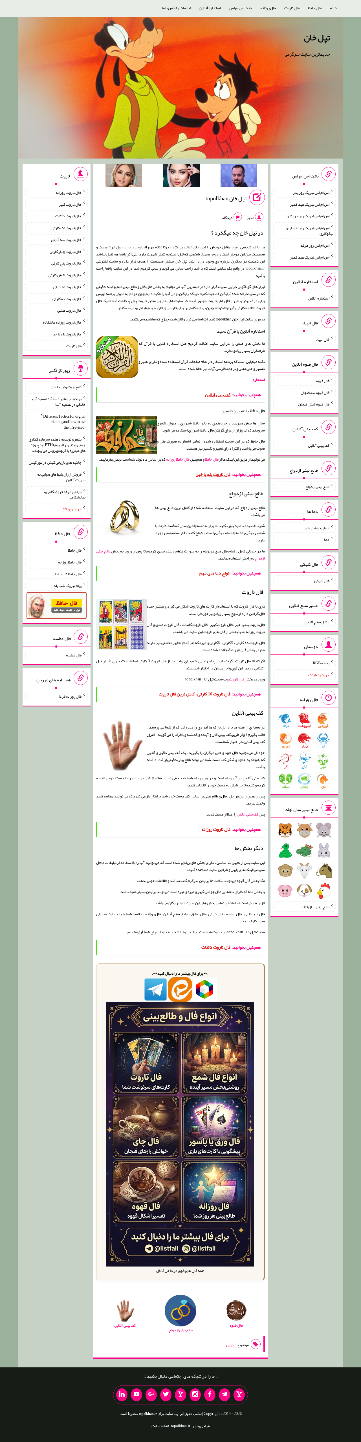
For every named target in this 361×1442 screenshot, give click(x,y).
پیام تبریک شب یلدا (67, 585)
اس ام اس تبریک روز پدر (311, 192)
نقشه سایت (160, 1426)
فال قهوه (322, 381)
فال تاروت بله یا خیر (67, 334)
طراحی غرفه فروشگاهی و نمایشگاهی (64, 494)
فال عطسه (74, 655)
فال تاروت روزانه (69, 192)
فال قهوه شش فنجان (313, 404)
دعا (326, 539)
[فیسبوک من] (209, 1394)
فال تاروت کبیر (70, 204)
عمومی (231, 1345)
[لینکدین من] (121, 1394)
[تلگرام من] (224, 1394)
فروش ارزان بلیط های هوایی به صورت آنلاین (61, 477)
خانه (333, 8)
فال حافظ (315, 8)
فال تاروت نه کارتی (67, 287)
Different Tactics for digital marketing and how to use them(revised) (64, 421)
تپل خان (317, 37)
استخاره (259, 379)
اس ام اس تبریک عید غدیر (309, 204)
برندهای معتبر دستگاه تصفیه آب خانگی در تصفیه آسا (58, 401)
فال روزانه (268, 8)
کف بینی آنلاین (247, 814)
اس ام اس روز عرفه (314, 245)
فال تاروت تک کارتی (67, 228)
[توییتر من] (165, 1394)
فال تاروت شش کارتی (65, 275)
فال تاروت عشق (69, 310)
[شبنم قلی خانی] (123, 177)
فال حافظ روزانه (178, 459)
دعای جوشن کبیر (316, 528)
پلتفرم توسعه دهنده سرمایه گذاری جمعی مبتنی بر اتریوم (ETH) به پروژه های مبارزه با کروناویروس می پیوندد (57, 444)
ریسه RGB (321, 663)
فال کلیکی (321, 581)
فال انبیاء (322, 339)
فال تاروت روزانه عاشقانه (62, 322)
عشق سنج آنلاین (317, 622)
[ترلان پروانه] (181, 177)
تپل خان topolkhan (226, 198)
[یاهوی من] (239, 1394)
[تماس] (180, 1394)
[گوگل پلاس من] (151, 1394)
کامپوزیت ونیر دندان (66, 387)
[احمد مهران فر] (239, 177)
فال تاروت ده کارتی (67, 298)
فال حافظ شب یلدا (68, 574)
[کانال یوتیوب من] (136, 1394)
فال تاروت (292, 8)
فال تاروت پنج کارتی (66, 263)
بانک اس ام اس (240, 8)
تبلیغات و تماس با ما (176, 8)
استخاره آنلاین (210, 8)
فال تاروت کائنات (68, 216)
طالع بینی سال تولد (315, 906)
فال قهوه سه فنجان (315, 392)
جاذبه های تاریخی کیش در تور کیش (55, 462)
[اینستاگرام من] (195, 1394)
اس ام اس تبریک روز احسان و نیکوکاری (309, 230)
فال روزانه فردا (70, 696)
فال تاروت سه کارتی (66, 240)
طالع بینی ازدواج (317, 487)
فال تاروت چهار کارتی (66, 251)
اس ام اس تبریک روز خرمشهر (307, 216)
